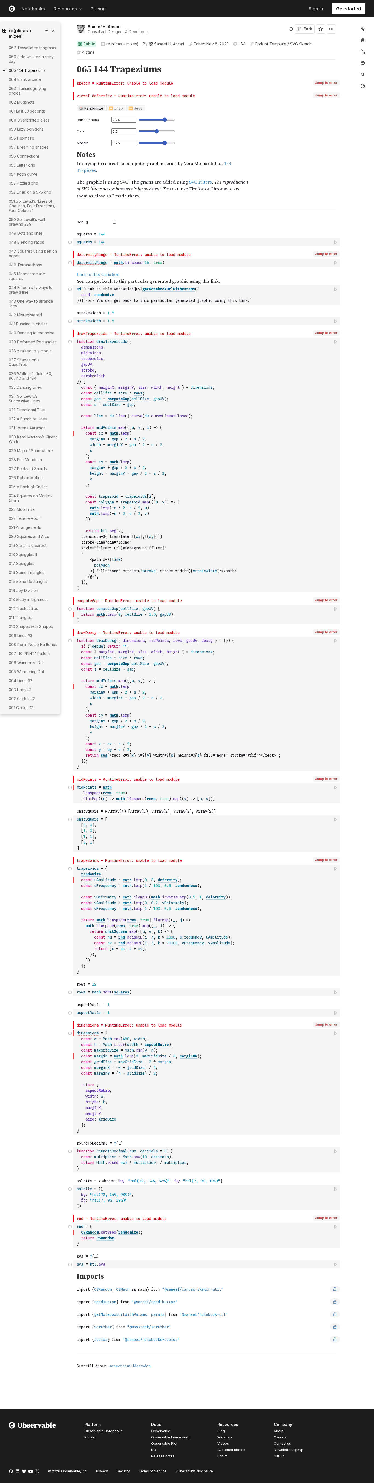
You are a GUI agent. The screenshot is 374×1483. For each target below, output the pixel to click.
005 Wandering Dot (26, 671)
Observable (160, 1431)
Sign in (316, 8)
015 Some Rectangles (28, 581)
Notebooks (33, 8)
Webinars (224, 1437)
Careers (280, 1437)
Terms (152, 1471)
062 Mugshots (21, 102)
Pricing (98, 8)
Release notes (163, 1456)
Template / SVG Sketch (290, 44)
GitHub (279, 1456)
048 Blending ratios (26, 242)
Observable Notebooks (103, 1431)
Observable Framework (170, 1437)
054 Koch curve (23, 174)
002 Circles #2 (22, 698)
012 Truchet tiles (23, 608)
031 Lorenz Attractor (27, 428)
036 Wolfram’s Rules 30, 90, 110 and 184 (30, 376)
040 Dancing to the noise (31, 333)
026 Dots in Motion (26, 477)
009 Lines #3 (20, 635)
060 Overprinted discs (29, 120)
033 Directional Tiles (27, 410)
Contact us (282, 1444)
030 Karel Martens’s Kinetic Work (33, 439)
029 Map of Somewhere (31, 450)
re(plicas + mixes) (122, 44)
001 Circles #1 (21, 707)
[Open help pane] (362, 86)
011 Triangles (20, 617)
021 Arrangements (25, 527)
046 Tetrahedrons (25, 265)
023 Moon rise (22, 509)
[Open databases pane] (362, 40)
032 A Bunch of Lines (28, 419)
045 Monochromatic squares (27, 276)
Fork (308, 28)
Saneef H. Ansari (104, 26)
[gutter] (46, 789)
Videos (223, 1443)
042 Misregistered (25, 314)
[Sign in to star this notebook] (320, 29)
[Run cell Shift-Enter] (336, 242)
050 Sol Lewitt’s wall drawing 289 (27, 221)
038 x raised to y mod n (30, 351)
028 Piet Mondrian (25, 459)
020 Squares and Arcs (29, 536)
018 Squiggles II (23, 554)
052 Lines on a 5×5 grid (30, 192)
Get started (348, 8)
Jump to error (326, 83)
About (278, 1431)
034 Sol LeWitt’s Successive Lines (24, 398)
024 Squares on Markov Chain (31, 498)
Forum (222, 1456)
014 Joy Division (23, 590)
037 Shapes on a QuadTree (24, 362)
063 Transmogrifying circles (27, 90)
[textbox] (207, 242)
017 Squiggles (21, 563)
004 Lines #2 (20, 680)
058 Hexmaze (21, 138)
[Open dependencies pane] (362, 63)
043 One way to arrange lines (31, 303)
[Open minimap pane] (362, 51)
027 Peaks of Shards (28, 468)
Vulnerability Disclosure (194, 1471)
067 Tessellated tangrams (32, 47)
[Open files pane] (362, 28)
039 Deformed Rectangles (33, 342)
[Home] (32, 1441)
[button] (70, 62)
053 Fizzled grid (23, 183)
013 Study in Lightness (28, 599)
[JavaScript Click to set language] (70, 242)
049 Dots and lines (26, 233)
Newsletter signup (288, 1450)
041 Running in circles (28, 324)
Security (123, 1471)
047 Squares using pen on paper (33, 253)
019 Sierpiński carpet (28, 545)
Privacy (102, 1471)
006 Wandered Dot (26, 662)
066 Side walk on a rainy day (31, 59)
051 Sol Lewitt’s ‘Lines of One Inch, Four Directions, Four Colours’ (32, 206)
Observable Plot (164, 1443)
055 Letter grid (22, 165)
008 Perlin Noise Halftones (33, 644)
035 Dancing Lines (25, 387)
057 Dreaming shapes (28, 147)
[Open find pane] (362, 74)
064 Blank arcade (25, 79)
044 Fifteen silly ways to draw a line (31, 289)
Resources (65, 8)
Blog (221, 1431)
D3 (153, 1450)
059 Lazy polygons (26, 129)
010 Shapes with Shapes (31, 626)
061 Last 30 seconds (27, 111)
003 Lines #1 (20, 689)
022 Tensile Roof (24, 518)
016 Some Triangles (26, 572)
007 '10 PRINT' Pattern (29, 653)
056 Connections (24, 156)
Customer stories (231, 1450)
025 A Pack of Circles (28, 486)
